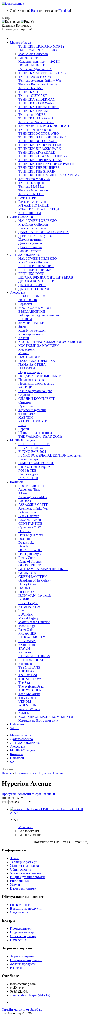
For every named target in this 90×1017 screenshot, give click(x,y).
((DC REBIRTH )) (31, 485)
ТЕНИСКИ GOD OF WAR (37, 141)
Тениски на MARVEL (34, 179)
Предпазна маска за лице (36, 383)
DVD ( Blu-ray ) (29, 554)
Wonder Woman (29, 709)
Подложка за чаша (31, 379)
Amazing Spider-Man (32, 497)
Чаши (22, 425)
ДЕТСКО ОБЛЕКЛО (25, 254)
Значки (23, 326)
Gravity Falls (27, 573)
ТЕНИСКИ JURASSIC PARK (39, 148)
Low (21, 610)
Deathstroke (26, 542)
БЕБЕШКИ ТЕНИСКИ (35, 270)
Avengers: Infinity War (33, 508)
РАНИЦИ (25, 387)
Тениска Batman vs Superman (38, 84)
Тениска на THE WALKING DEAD (43, 126)
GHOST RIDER (29, 565)
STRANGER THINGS (34, 656)
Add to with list (28, 831)
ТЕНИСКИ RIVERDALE (36, 152)
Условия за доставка (24, 865)
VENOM (24, 701)
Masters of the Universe (34, 622)
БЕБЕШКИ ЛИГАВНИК (36, 266)
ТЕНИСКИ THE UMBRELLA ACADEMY (49, 175)
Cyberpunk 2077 (29, 527)
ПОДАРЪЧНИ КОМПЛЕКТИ (40, 376)
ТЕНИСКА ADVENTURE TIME (42, 73)
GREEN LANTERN (32, 576)
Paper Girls (25, 629)
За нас (14, 858)
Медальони (26, 349)
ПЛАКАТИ (26, 368)
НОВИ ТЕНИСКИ (31, 65)
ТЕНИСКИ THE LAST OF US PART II (46, 164)
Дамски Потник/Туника (35, 236)
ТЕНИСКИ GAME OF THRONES (43, 137)
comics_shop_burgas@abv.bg (30, 995)
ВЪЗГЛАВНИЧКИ (31, 311)
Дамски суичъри (30, 243)
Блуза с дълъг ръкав (32, 201)
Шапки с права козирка (35, 432)
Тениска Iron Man (30, 88)
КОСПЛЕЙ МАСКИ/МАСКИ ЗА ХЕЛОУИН (51, 342)
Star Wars (24, 652)
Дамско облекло (21, 217)
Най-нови (17, 724)
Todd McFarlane (29, 694)
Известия (16, 967)
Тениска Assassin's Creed (35, 76)
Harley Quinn (27, 584)
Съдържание (19, 912)
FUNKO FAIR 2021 (32, 451)
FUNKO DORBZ (30, 448)
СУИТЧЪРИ (27, 198)
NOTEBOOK (27, 300)
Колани (23, 338)
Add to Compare (29, 834)
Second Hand (27, 645)
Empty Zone (26, 557)
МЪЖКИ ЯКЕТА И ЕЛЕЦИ (38, 209)
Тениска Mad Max (31, 186)
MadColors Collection (33, 54)
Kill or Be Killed (29, 607)
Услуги (15, 884)
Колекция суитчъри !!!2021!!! (39, 61)
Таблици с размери (23, 862)
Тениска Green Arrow (33, 190)
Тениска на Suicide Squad (36, 122)
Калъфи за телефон (32, 330)
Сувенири (25, 406)
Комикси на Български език (38, 720)
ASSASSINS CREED (33, 504)
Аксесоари (17, 292)
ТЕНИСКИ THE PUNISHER (39, 167)
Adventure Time (29, 489)
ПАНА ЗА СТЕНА (32, 364)
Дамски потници (30, 239)
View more (25, 827)
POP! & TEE (27, 470)
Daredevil (24, 531)
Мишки (23, 353)
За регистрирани (22, 956)
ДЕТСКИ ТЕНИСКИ (33, 289)
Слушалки (25, 395)
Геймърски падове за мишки (38, 315)
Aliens (22, 493)
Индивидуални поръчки (27, 877)
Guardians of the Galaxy (34, 580)
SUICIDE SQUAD (31, 660)
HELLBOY (26, 591)
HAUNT (24, 588)
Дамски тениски (30, 247)
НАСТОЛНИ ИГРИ (32, 357)
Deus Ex (24, 546)
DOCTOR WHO (30, 550)
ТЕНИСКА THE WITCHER (38, 107)
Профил (64, 10)
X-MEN (24, 713)
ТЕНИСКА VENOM (33, 111)
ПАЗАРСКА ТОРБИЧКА (36, 360)
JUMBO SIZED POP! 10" (36, 463)
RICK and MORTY (31, 637)
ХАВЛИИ (25, 417)
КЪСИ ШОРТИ (29, 213)
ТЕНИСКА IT (28, 92)
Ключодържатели (30, 334)
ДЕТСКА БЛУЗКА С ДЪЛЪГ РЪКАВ (45, 277)
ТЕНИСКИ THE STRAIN (36, 171)
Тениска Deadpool (31, 183)
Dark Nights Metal (30, 535)
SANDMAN (27, 641)
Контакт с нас (20, 905)
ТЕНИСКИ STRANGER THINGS (42, 156)
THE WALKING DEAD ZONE (40, 436)
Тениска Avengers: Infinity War (39, 80)
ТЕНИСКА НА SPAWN (35, 118)
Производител (25, 773)
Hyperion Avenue (51, 773)
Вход (34, 10)
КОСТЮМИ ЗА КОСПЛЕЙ (38, 345)
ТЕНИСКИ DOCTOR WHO (38, 133)
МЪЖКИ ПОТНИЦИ (33, 205)
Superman (25, 663)
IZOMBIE (25, 599)
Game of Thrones (30, 561)
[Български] (11, 22)
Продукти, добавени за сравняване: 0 (28, 794)
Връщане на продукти (26, 908)
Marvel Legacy (28, 618)
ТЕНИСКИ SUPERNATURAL (40, 160)
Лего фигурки (28, 474)
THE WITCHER (29, 690)
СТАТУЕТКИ (28, 478)
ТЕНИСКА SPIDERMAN (36, 99)
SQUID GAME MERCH (35, 307)
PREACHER (27, 633)
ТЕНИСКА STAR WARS (36, 103)
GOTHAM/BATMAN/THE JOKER (43, 569)
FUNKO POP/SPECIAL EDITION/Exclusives (50, 455)
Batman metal (27, 512)
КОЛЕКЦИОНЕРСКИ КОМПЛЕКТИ (45, 716)
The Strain (25, 682)
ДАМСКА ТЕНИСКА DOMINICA (43, 232)
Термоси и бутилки (32, 410)
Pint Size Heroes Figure (34, 467)
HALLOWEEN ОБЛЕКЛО (37, 50)
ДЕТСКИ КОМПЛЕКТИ (36, 281)
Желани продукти (23, 964)
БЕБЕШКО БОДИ (31, 273)
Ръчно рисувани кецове (35, 391)
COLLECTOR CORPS (34, 444)
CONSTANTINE (30, 523)
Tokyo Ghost (27, 698)
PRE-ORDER (19, 881)
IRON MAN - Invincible (34, 595)
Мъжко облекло (21, 42)
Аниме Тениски (29, 58)
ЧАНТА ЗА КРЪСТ (32, 421)
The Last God (27, 675)
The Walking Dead (31, 686)
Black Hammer (28, 516)
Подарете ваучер (30, 372)
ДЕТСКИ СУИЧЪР (32, 285)
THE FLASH (27, 671)
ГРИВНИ (25, 319)
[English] (27, 22)
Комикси (16, 482)
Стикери (24, 402)
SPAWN (24, 648)
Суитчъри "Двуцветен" (35, 69)
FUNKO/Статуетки (24, 440)
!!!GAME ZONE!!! (31, 296)
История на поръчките (26, 960)
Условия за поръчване (25, 873)
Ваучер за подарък (23, 888)
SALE (14, 728)
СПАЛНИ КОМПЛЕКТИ (36, 398)
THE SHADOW (29, 679)
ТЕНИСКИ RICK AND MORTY (41, 46)
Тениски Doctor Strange (34, 129)
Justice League (28, 603)
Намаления (18, 940)
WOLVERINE (28, 705)
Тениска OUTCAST (32, 95)
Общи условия (20, 869)
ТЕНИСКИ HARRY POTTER (39, 145)
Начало (7, 773)
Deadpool (24, 538)
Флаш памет (27, 414)
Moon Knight (27, 626)
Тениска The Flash (31, 194)
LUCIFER (25, 614)
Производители (21, 928)
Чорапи (23, 429)
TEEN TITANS (29, 667)
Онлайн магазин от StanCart (22, 1009)
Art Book (24, 501)
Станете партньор (23, 936)
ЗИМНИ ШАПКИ (31, 323)
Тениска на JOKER (32, 114)
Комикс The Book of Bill (46, 811)
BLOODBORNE (30, 520)
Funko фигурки (29, 459)
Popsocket (25, 304)
